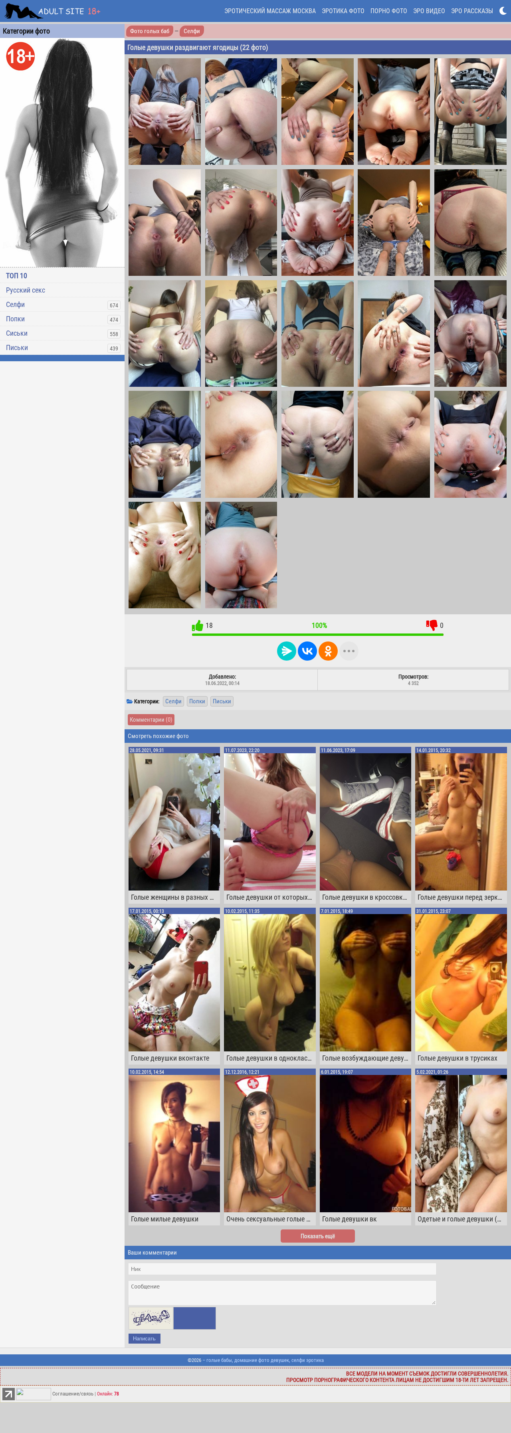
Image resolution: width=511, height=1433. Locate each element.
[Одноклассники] (328, 651)
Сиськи (17, 333)
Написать (144, 1339)
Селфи (15, 304)
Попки (15, 319)
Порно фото (388, 11)
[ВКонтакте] (307, 651)
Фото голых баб (149, 31)
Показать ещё (318, 1236)
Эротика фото (343, 11)
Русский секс (25, 290)
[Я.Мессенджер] (286, 651)
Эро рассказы (472, 11)
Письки (17, 347)
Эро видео (429, 11)
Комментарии (151, 719)
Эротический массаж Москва (270, 11)
